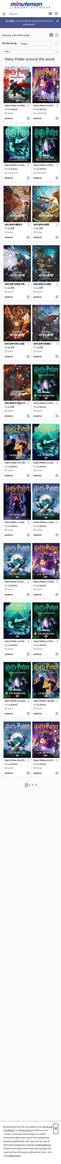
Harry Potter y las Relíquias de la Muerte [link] (45, 701)
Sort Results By (9, 43)
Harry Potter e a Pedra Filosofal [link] (16, 105)
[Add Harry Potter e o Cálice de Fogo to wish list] (57, 476)
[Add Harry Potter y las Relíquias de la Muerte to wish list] (57, 714)
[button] (51, 35)
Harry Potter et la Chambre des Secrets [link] (16, 760)
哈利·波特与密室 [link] (41, 224)
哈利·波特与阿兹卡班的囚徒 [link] (16, 284)
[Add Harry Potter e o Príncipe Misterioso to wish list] (57, 416)
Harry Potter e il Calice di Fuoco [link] (16, 165)
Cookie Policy (14, 1155)
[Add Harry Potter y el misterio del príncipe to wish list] (28, 714)
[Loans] (50, 14)
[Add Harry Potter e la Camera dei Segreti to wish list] (28, 595)
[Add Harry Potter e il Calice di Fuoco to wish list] (28, 178)
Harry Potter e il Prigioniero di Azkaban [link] (45, 582)
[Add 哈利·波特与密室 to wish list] (57, 238)
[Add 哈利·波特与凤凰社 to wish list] (57, 357)
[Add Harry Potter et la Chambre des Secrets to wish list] (28, 773)
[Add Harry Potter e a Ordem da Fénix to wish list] (28, 535)
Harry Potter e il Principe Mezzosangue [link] (45, 165)
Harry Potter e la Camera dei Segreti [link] (16, 582)
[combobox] (25, 13)
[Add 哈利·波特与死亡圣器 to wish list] (28, 357)
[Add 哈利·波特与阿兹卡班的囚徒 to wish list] (28, 297)
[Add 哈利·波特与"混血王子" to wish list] (28, 416)
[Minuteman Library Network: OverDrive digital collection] (30, 5)
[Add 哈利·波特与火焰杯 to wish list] (57, 297)
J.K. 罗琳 (10, 228)
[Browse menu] (56, 14)
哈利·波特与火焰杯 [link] (42, 284)
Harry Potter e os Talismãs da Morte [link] (16, 463)
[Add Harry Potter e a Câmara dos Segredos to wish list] (57, 535)
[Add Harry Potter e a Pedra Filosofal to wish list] (28, 119)
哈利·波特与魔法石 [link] (13, 224)
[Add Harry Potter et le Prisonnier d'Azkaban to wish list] (57, 119)
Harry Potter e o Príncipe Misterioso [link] (45, 403)
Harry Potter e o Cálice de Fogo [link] (45, 463)
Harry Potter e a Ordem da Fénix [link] (16, 522)
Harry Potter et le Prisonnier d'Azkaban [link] (45, 105)
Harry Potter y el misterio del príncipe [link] (16, 701)
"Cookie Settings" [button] (42, 1145)
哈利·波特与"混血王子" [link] (15, 403)
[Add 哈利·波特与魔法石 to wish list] (28, 238)
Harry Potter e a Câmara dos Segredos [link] (45, 522)
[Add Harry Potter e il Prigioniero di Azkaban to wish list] (57, 595)
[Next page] (36, 785)
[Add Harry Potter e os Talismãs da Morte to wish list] (28, 476)
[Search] (4, 13)
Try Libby (10, 20)
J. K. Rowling (12, 109)
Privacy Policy (26, 1130)
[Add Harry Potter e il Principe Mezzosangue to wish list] (57, 178)
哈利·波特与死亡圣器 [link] (15, 344)
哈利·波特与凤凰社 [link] (42, 344)
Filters (7, 51)
